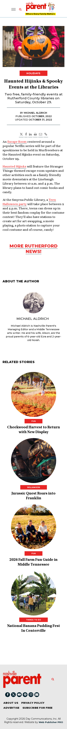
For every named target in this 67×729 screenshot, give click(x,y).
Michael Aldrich (32, 319)
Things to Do (33, 620)
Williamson (33, 487)
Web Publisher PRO (51, 722)
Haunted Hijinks (14, 166)
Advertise (11, 707)
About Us (10, 702)
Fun (33, 421)
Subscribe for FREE (38, 707)
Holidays (33, 73)
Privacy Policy (32, 702)
